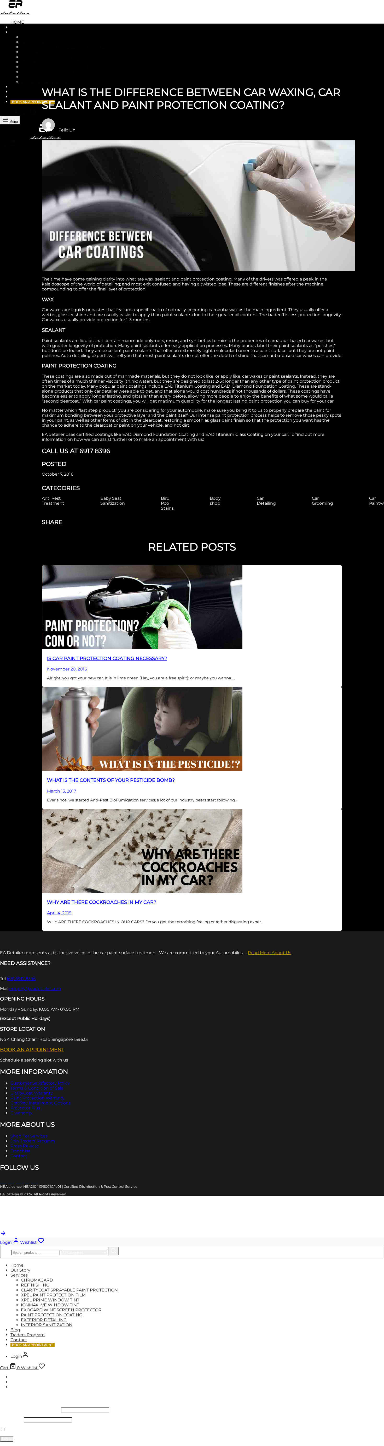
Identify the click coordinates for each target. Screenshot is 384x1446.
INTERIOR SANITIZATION (46, 81)
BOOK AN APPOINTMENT (32, 102)
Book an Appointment (32, 1050)
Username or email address (30, 1409)
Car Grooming (322, 501)
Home (17, 22)
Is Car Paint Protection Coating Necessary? (107, 658)
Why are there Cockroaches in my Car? (101, 902)
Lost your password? (61, 1429)
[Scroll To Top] (3, 1235)
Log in (6, 1439)
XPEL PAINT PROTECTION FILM (53, 52)
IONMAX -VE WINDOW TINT (50, 61)
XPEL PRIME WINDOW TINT (50, 56)
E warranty (21, 1112)
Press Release (24, 1145)
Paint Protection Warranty (37, 1098)
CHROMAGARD (37, 37)
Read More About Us (269, 952)
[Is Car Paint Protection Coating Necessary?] (142, 647)
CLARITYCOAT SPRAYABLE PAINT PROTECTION (69, 47)
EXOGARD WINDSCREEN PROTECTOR (61, 66)
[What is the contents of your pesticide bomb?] (142, 769)
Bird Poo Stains (167, 503)
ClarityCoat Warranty (31, 1093)
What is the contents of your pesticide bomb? (111, 780)
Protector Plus (25, 1108)
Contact (20, 96)
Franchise (20, 1150)
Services (21, 32)
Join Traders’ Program (32, 1141)
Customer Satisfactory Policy (40, 1083)
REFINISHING (35, 42)
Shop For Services (29, 1136)
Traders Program (32, 91)
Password (11, 1419)
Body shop (215, 501)
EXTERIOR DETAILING (44, 76)
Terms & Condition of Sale (36, 1088)
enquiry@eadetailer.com (35, 988)
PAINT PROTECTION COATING (51, 71)
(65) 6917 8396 (21, 978)
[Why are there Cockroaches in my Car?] (142, 891)
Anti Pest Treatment (53, 501)
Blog (16, 86)
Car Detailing (266, 501)
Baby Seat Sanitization (112, 501)
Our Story (23, 27)
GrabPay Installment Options (40, 1103)
